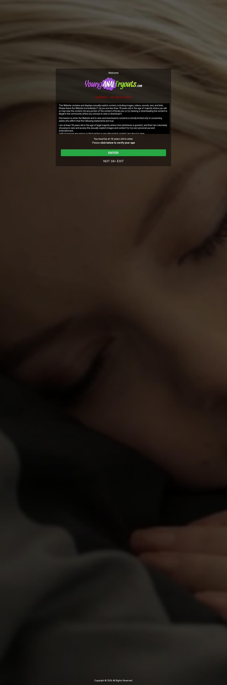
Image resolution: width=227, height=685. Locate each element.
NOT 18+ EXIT (113, 161)
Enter (113, 152)
